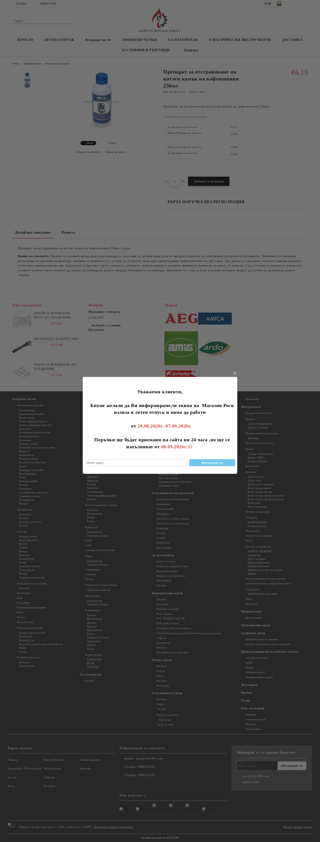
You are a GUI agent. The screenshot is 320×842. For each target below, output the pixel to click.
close (234, 373)
